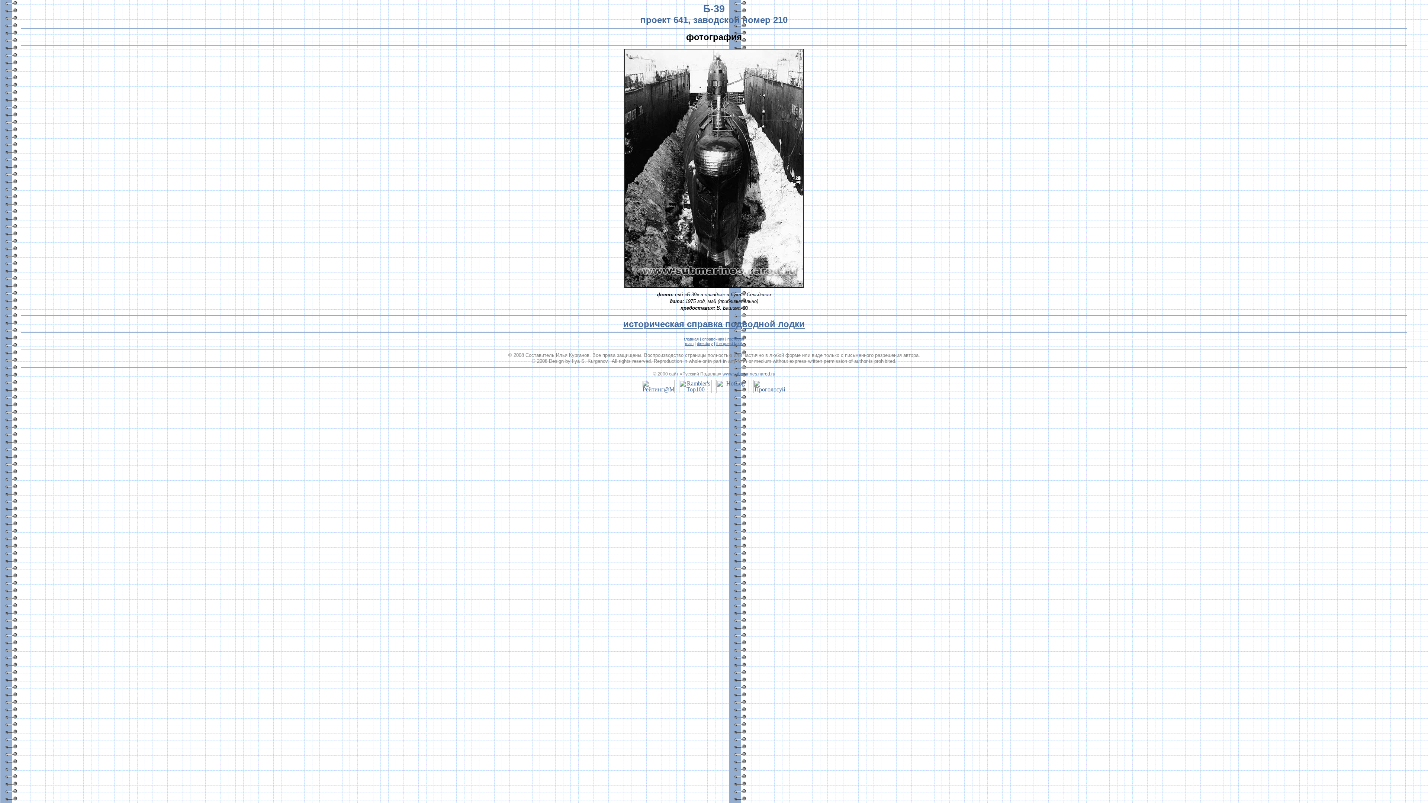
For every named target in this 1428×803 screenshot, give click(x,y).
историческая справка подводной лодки (714, 324)
